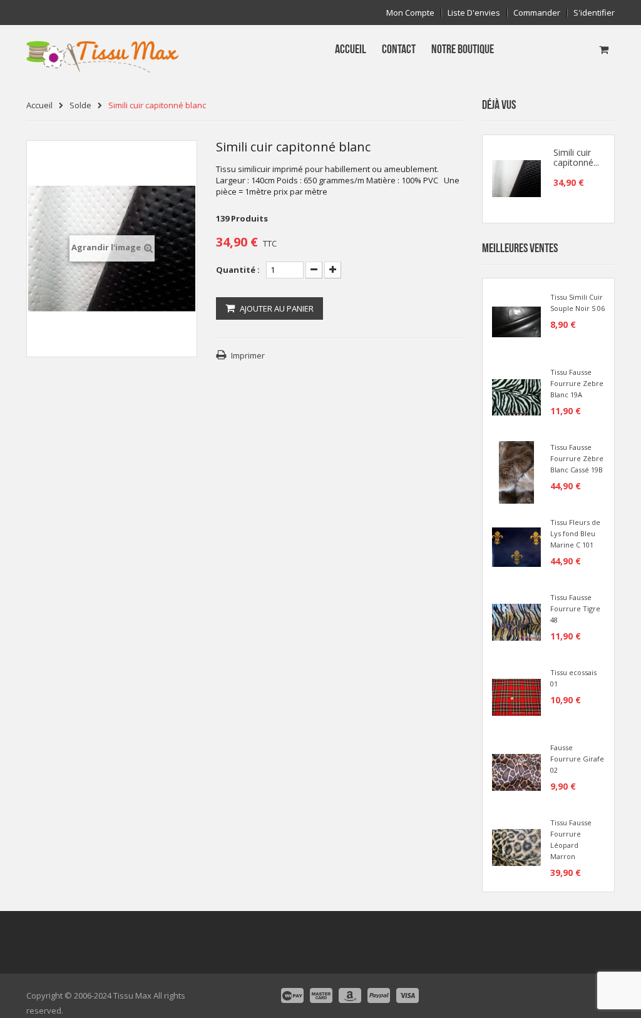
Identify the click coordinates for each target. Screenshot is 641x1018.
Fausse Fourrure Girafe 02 (577, 759)
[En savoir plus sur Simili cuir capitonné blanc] (516, 179)
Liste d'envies (474, 13)
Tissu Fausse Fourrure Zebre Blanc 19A (576, 383)
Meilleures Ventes (520, 248)
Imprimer (248, 355)
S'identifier (594, 13)
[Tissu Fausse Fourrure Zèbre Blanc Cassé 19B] (516, 471)
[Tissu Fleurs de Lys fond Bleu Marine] (516, 546)
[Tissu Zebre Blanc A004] (516, 396)
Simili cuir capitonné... (576, 158)
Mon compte (410, 13)
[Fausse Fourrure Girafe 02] (516, 771)
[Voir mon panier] (604, 49)
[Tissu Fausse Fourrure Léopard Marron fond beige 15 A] (516, 846)
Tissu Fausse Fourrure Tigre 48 (575, 608)
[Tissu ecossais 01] (516, 696)
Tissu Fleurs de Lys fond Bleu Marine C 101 (575, 533)
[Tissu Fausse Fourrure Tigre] (516, 621)
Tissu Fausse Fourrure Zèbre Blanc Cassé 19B (576, 458)
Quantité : (238, 269)
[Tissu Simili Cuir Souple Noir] (516, 321)
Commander (536, 13)
